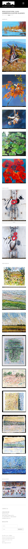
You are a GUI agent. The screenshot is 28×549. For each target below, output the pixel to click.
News (9, 15)
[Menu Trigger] (23, 3)
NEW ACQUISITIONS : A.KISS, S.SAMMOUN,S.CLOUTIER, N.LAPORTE (13, 12)
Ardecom (9, 542)
